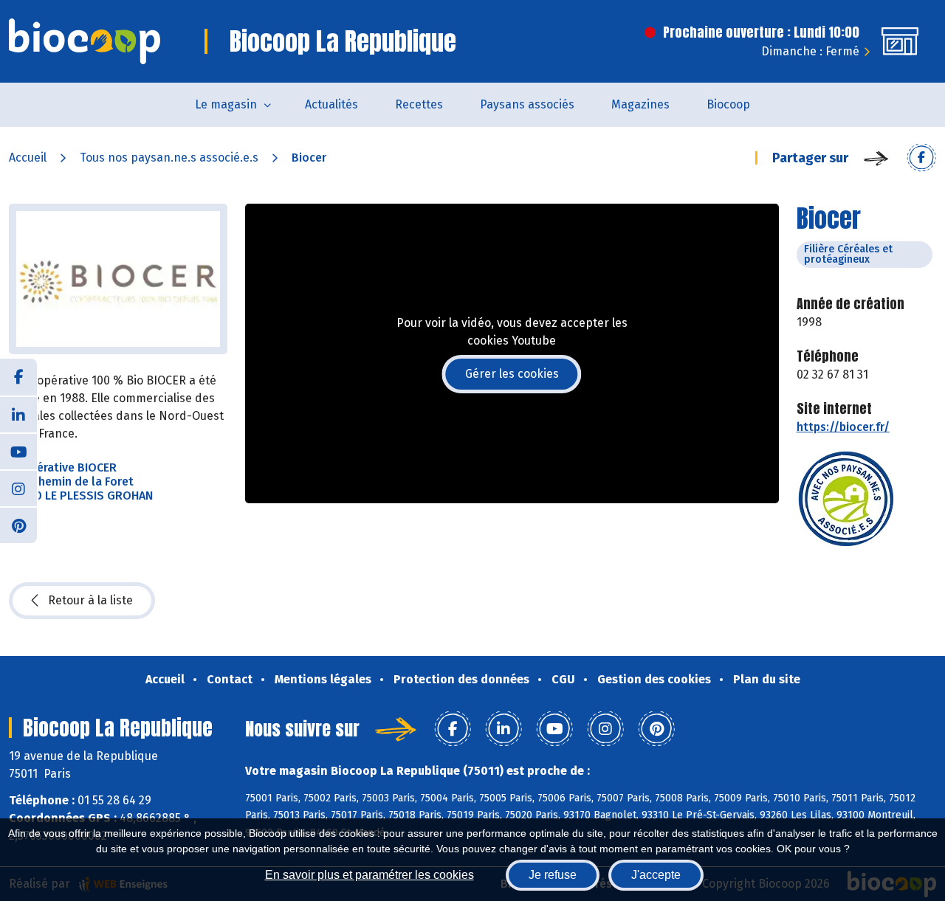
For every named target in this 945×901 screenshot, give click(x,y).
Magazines (640, 104)
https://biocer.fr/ (843, 427)
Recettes (419, 104)
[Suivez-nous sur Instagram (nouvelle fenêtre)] (18, 487)
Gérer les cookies (512, 374)
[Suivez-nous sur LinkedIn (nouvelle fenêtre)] (18, 414)
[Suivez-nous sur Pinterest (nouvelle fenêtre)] (18, 524)
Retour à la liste (90, 600)
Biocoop (728, 104)
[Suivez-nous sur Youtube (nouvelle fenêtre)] (18, 450)
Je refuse (553, 875)
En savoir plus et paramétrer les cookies (369, 875)
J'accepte (656, 875)
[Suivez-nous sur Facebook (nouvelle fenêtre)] (18, 377)
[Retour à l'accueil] (84, 41)
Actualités (331, 104)
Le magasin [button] (226, 104)
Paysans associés (527, 104)
